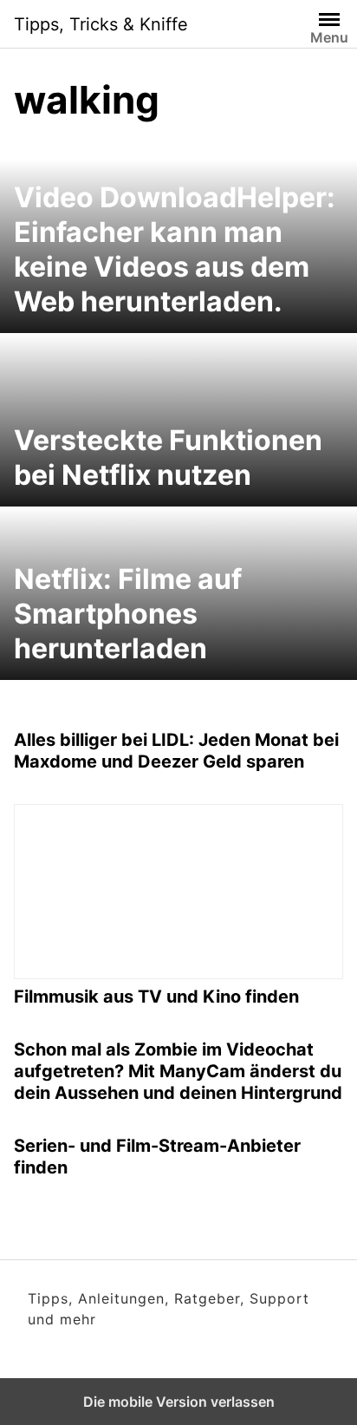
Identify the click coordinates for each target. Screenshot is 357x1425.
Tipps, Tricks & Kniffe (101, 24)
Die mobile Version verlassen (179, 1401)
